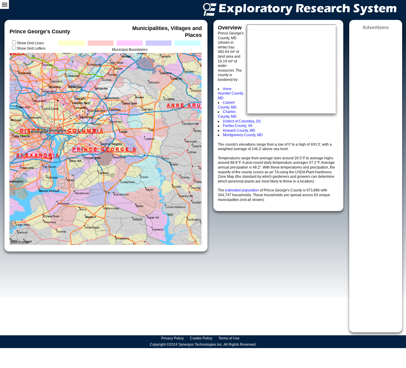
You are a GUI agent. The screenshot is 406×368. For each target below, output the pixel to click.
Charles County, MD (227, 114)
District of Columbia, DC (242, 121)
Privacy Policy (173, 338)
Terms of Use (229, 338)
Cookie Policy (201, 338)
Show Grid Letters (31, 48)
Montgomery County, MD (243, 135)
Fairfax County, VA (237, 126)
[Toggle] (4, 4)
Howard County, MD (239, 130)
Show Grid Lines (31, 43)
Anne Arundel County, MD (231, 93)
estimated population (242, 190)
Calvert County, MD (227, 104)
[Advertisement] (376, 179)
